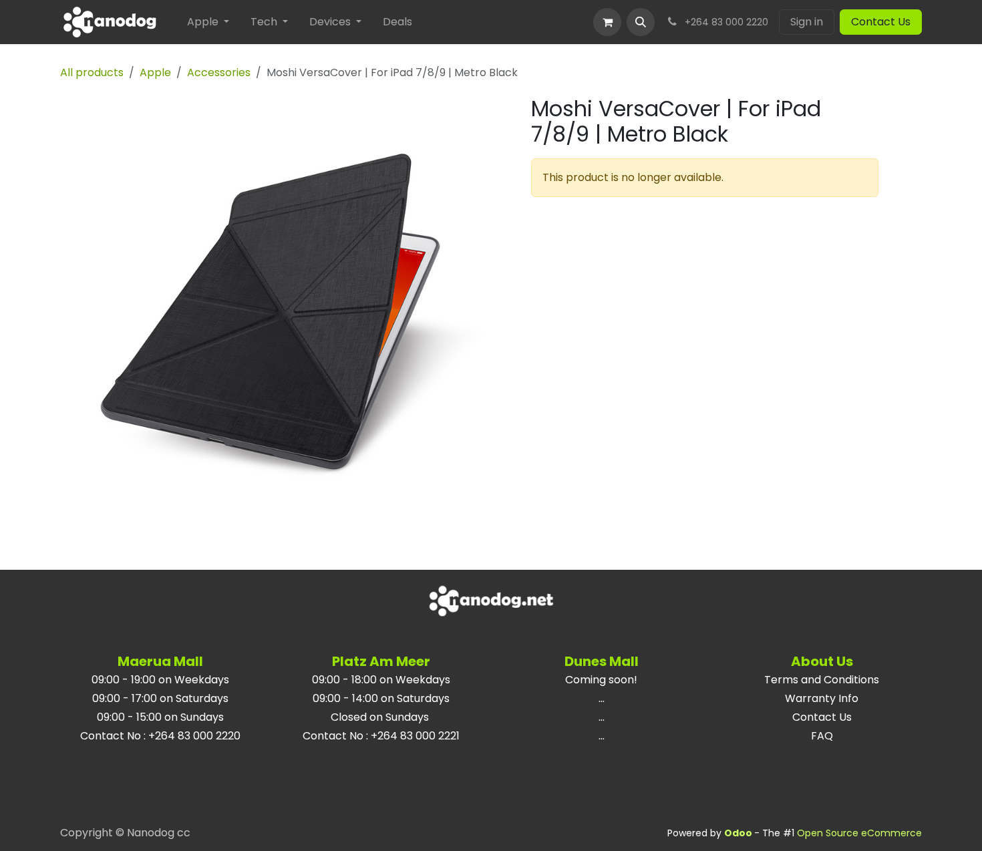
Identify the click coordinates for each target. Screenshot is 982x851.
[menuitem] (208, 22)
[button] (641, 22)
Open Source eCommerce (859, 833)
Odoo (739, 833)
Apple (155, 72)
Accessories (219, 72)
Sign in (806, 21)
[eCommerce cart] (607, 22)
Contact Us (881, 21)
